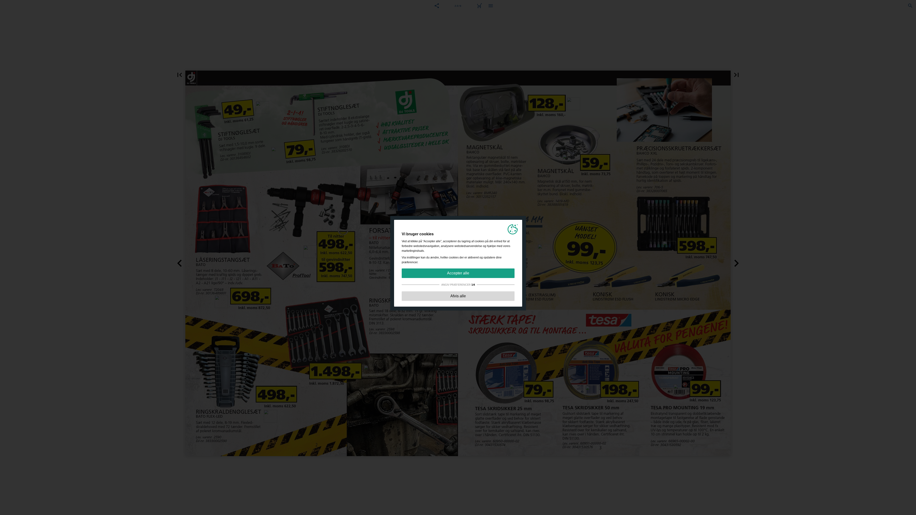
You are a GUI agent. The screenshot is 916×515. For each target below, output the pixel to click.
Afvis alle (458, 296)
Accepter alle (458, 273)
